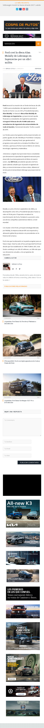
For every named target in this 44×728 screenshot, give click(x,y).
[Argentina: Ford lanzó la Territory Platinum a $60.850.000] (22, 306)
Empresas (38, 68)
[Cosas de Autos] (22, 25)
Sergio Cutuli (10, 68)
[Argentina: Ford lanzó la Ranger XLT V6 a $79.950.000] (22, 385)
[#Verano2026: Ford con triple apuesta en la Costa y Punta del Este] (22, 346)
